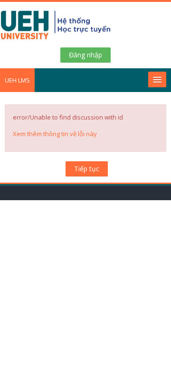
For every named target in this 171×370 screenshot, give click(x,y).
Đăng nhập (85, 54)
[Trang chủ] (85, 27)
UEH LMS (17, 80)
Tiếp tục (86, 168)
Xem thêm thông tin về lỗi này (55, 134)
